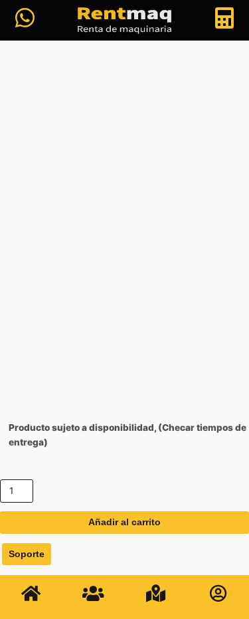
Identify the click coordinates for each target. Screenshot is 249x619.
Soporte (26, 554)
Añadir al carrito (124, 522)
